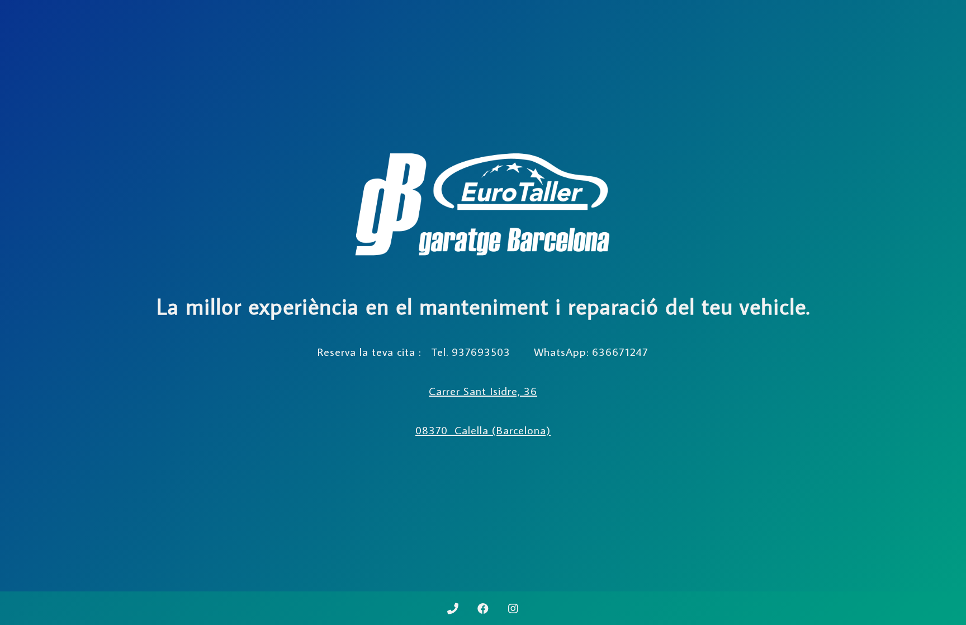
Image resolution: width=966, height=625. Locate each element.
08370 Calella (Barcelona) (483, 429)
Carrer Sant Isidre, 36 (483, 390)
